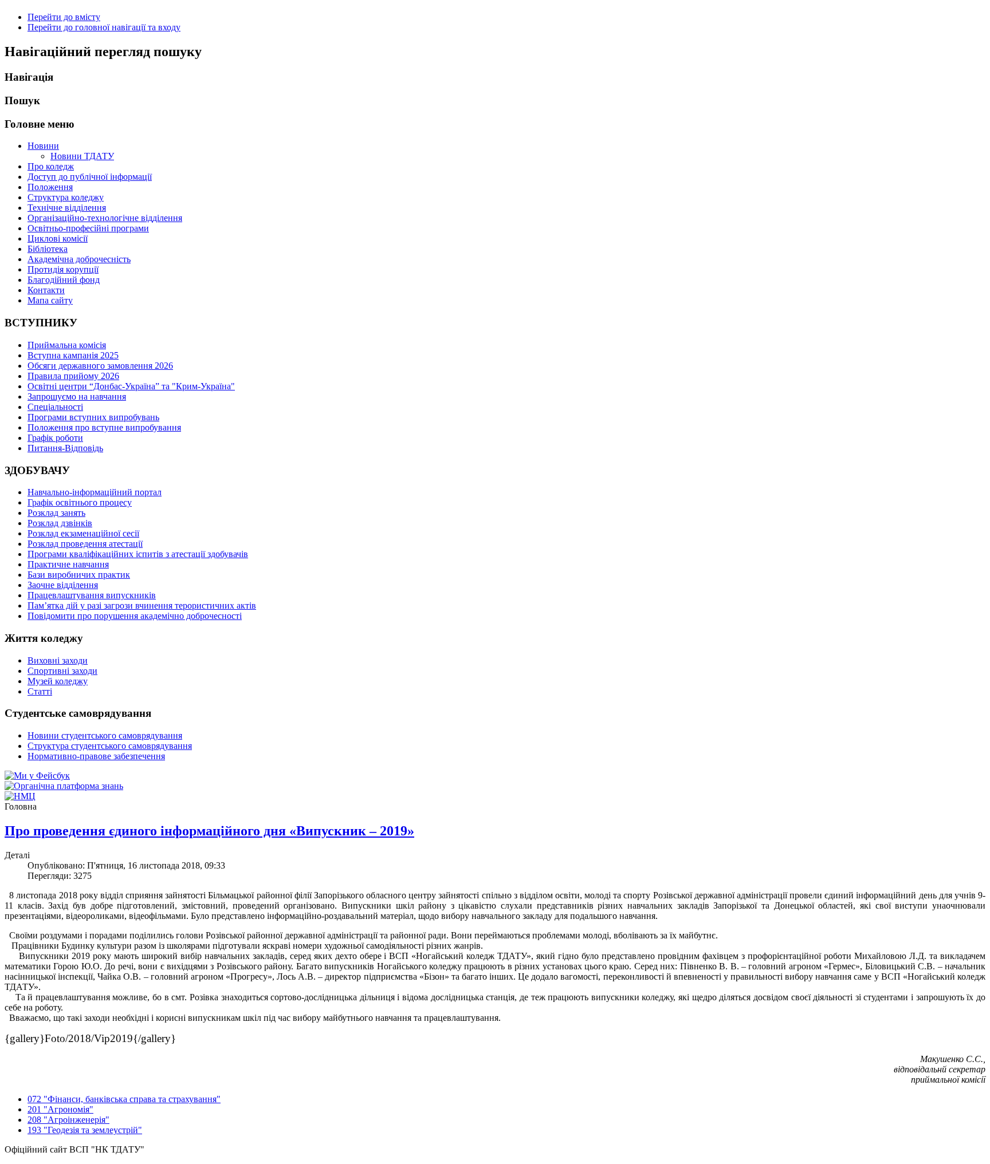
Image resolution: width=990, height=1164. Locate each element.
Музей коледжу (58, 681)
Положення (50, 187)
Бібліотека (48, 249)
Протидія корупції (63, 269)
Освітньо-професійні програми (88, 228)
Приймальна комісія (67, 345)
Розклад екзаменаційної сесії (83, 533)
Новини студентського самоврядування (105, 735)
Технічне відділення (67, 207)
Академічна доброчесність (79, 259)
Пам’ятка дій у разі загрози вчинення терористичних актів (142, 605)
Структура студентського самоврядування (110, 746)
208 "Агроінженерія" (68, 1119)
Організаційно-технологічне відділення (105, 218)
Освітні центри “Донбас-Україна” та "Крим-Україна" (131, 386)
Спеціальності (55, 407)
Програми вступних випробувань (93, 417)
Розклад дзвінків (60, 523)
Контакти (46, 290)
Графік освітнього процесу (80, 502)
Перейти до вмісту (64, 17)
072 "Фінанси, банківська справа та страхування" (124, 1099)
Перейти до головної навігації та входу (104, 27)
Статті (40, 691)
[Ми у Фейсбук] (37, 775)
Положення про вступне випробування (104, 427)
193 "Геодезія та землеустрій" (85, 1130)
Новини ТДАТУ (82, 156)
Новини (43, 146)
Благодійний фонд (64, 280)
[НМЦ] (20, 796)
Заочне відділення (63, 585)
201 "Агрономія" (60, 1109)
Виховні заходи (58, 660)
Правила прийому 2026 (73, 376)
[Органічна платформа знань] (64, 786)
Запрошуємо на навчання (77, 396)
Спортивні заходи (62, 671)
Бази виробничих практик (79, 574)
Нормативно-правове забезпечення (96, 756)
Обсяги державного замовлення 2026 (100, 365)
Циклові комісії (58, 238)
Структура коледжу (66, 197)
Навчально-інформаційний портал (95, 492)
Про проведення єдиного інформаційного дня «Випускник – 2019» (209, 830)
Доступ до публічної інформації (90, 176)
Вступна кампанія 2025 (73, 355)
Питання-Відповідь (65, 448)
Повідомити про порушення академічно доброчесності (135, 616)
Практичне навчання (68, 564)
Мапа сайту (50, 300)
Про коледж (51, 166)
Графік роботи (55, 438)
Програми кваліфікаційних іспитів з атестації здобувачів (138, 554)
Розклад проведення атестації (85, 544)
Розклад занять (56, 513)
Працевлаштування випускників (92, 595)
